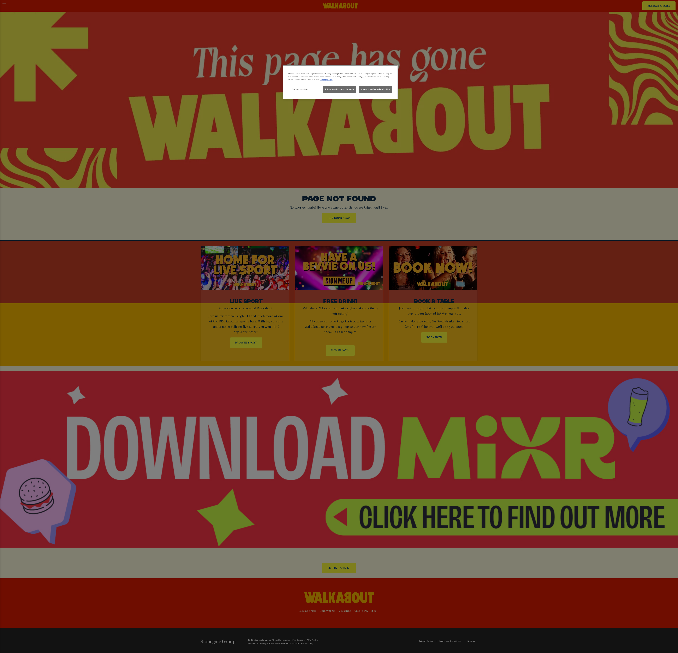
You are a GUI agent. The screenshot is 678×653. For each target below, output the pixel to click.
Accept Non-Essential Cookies (375, 89)
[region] (340, 82)
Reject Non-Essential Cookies (339, 89)
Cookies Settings (300, 89)
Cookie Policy (326, 80)
